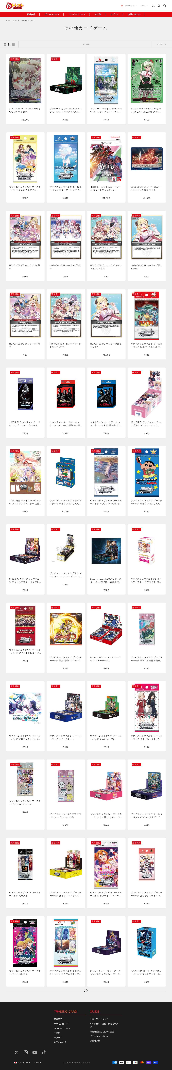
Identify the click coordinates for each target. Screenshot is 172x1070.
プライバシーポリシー (100, 1036)
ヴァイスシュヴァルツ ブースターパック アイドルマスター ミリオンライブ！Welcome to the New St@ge (25, 652)
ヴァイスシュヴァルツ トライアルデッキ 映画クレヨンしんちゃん (65, 502)
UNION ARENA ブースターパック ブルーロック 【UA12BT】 (105, 659)
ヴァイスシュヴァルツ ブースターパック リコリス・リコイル (146, 737)
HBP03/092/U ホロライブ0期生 (65, 267)
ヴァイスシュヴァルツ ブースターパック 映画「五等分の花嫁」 (146, 659)
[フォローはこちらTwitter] (16, 1052)
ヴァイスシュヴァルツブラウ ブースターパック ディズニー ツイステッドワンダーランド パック (65, 575)
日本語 (143, 6)
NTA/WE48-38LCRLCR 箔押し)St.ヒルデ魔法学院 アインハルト (146, 110)
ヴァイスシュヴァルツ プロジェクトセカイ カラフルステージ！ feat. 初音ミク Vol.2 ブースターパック (65, 973)
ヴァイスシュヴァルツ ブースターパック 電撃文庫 (25, 894)
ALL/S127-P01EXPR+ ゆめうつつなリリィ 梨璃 (25, 110)
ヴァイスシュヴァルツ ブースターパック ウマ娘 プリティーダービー (106, 816)
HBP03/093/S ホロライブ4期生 (24, 267)
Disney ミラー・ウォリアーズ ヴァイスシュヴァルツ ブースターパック (106, 973)
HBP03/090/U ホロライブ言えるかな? (146, 267)
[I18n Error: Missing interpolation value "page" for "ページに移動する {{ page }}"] (87, 990)
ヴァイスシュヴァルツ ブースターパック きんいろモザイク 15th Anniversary (25, 189)
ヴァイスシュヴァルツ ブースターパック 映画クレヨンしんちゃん (146, 502)
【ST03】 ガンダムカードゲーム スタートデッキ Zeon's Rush (105, 189)
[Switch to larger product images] (5, 44)
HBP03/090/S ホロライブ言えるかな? (106, 345)
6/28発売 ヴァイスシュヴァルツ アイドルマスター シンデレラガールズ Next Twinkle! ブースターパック (25, 581)
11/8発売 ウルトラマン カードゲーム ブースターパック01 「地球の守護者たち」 (24, 424)
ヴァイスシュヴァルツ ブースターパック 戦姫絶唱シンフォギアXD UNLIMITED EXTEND (65, 659)
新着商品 (31, 14)
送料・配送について (99, 1019)
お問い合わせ (134, 14)
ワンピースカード (77, 14)
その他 (98, 14)
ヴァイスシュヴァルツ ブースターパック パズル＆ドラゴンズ (146, 816)
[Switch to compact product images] (13, 44)
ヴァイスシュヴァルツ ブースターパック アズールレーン (65, 737)
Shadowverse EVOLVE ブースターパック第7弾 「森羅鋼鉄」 (105, 580)
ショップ (16, 21)
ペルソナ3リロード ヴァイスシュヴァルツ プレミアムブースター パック (146, 973)
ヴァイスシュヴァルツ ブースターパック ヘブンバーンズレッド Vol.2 (106, 502)
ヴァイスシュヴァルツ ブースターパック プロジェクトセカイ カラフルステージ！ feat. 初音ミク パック (25, 737)
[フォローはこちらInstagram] (25, 1052)
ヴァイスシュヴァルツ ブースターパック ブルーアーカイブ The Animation (66, 189)
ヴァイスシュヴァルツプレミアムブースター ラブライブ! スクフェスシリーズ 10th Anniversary (146, 581)
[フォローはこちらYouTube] (34, 1052)
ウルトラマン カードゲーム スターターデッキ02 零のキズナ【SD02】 (105, 424)
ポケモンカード (52, 14)
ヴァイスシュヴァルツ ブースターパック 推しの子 (25, 973)
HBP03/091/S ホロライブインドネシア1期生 (65, 345)
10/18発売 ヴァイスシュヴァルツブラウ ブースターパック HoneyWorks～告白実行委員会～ (146, 424)
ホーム (8, 21)
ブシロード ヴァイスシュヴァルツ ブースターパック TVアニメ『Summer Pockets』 (106, 110)
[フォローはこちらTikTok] (43, 1052)
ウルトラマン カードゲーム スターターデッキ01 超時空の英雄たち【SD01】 (65, 424)
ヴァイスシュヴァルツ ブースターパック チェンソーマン (106, 737)
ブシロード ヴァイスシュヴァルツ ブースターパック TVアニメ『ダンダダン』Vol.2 (65, 110)
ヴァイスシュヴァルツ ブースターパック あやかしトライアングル (146, 894)
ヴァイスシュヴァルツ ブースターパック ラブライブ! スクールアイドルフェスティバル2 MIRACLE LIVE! (106, 894)
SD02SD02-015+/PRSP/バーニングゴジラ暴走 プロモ (146, 189)
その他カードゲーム (28, 21)
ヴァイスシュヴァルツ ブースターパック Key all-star (25, 803)
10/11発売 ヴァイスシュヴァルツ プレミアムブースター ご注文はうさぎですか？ (25, 502)
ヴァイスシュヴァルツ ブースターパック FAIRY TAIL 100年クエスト (146, 345)
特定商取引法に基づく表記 (102, 1031)
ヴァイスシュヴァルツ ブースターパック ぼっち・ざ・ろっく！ (65, 894)
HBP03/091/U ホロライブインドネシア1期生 (106, 267)
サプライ (114, 14)
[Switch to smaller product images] (9, 44)
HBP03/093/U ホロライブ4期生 (24, 345)
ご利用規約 (95, 1041)
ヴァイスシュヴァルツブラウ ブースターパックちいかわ (65, 816)
